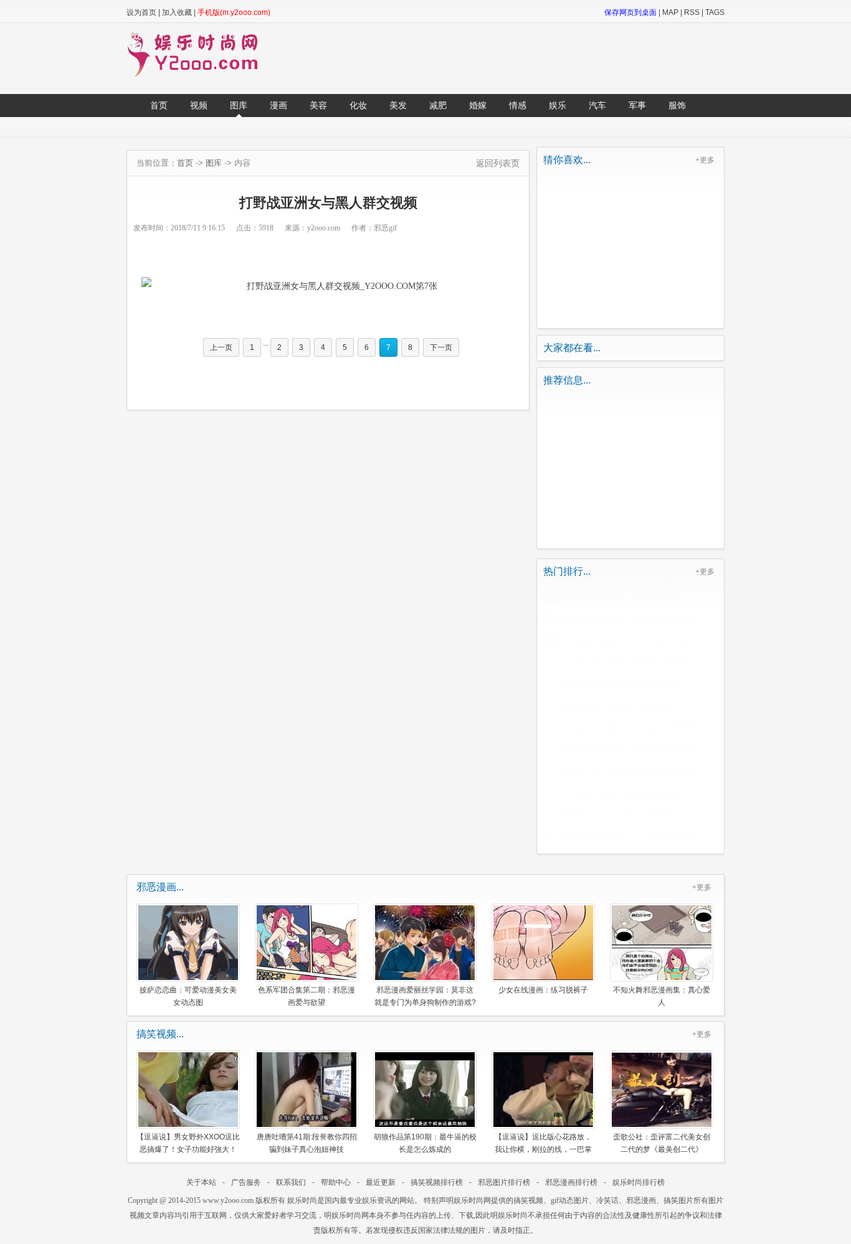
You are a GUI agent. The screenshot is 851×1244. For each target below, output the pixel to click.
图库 (238, 105)
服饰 (677, 105)
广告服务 (246, 1182)
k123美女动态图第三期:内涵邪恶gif (620, 597)
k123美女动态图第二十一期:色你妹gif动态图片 (638, 836)
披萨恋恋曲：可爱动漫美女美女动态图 (188, 996)
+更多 (705, 160)
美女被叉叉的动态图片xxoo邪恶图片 (622, 815)
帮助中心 (336, 1182)
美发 (398, 105)
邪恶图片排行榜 (504, 1182)
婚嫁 (478, 105)
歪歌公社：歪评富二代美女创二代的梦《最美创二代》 (661, 1143)
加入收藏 (177, 12)
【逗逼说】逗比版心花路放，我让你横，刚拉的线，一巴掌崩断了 (543, 1143)
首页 (159, 105)
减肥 (438, 105)
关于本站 (201, 1182)
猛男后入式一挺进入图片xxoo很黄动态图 (630, 771)
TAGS (715, 12)
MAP (670, 12)
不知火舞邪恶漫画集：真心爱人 (661, 996)
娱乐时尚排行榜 (638, 1182)
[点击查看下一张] (328, 286)
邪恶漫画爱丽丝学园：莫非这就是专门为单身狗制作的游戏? (425, 996)
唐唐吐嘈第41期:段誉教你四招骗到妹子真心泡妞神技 (307, 1143)
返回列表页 (498, 163)
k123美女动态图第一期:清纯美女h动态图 (629, 619)
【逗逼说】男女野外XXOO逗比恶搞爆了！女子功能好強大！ (188, 1143)
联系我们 (291, 1182)
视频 (198, 105)
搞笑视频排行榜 (437, 1182)
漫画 (278, 105)
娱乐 (557, 105)
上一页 (221, 347)
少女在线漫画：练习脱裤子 (543, 990)
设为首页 (141, 12)
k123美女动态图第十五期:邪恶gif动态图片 (631, 749)
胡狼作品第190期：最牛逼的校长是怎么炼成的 (425, 1143)
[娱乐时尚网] (198, 74)
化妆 (358, 105)
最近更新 (381, 1182)
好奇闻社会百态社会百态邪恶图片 (618, 706)
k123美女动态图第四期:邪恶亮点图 (620, 684)
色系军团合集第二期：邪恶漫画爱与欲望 (306, 996)
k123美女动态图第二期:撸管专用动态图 (627, 662)
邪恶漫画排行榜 (571, 1182)
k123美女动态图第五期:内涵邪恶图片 (623, 793)
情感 (517, 105)
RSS (692, 12)
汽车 (597, 105)
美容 (318, 105)
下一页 (441, 347)
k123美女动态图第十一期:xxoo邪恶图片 (628, 640)
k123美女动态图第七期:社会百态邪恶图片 (631, 727)
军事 (637, 105)
